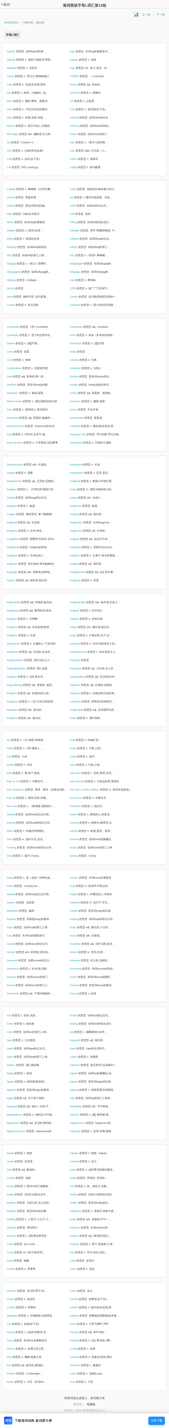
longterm (79, 684)
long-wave (80, 464)
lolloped (79, 238)
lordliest (16, 1211)
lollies (14, 222)
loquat (15, 1153)
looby (14, 748)
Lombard (79, 304)
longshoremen (19, 660)
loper (77, 1048)
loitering (79, 125)
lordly (77, 1219)
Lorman (79, 1357)
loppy (14, 1098)
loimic (78, 84)
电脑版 (91, 1404)
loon (14, 855)
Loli (13, 167)
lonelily (78, 384)
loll (76, 197)
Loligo (78, 167)
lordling (15, 1219)
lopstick (79, 1114)
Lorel (77, 1260)
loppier (78, 1081)
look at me (17, 781)
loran (77, 1169)
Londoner (80, 368)
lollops (78, 247)
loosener (79, 960)
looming (16, 847)
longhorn (79, 555)
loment (15, 343)
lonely (78, 393)
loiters (78, 134)
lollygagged (81, 263)
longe (77, 489)
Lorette (15, 1307)
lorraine (15, 1373)
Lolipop (15, 189)
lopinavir (79, 1065)
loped (14, 1048)
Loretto (78, 1307)
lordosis (16, 1235)
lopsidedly (80, 1106)
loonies (78, 877)
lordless (16, 1202)
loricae (15, 1332)
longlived (16, 627)
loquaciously (82, 1122)
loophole (79, 902)
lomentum (80, 343)
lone (14, 376)
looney (78, 855)
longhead (16, 555)
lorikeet (78, 1340)
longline (79, 618)
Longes (15, 514)
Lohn (14, 84)
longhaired (17, 547)
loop (77, 885)
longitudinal (18, 602)
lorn (13, 1365)
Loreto (15, 1299)
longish (15, 580)
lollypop (16, 280)
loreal (14, 1260)
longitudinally (82, 602)
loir (76, 101)
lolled (77, 205)
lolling (78, 222)
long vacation (19, 442)
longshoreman (82, 651)
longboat (79, 481)
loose (77, 935)
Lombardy (17, 335)
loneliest (16, 384)
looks (14, 830)
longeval (16, 522)
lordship (79, 1244)
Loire (14, 109)
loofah (15, 764)
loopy (77, 927)
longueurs (17, 701)
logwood (16, 67)
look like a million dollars (89, 789)
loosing (78, 993)
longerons (80, 505)
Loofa (77, 756)
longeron (16, 505)
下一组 (160, 14)
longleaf (79, 610)
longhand (79, 547)
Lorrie (77, 1373)
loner (14, 409)
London (78, 359)
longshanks (18, 643)
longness (16, 635)
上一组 (146, 14)
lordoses (79, 1227)
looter (14, 1023)
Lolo (77, 280)
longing (78, 563)
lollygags (79, 271)
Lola (14, 158)
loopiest (16, 919)
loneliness (17, 393)
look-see (16, 806)
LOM (77, 288)
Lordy (14, 1252)
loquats (78, 1153)
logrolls (15, 51)
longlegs (16, 618)
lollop (14, 238)
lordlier (78, 1202)
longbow (16, 489)
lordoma (16, 1227)
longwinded (81, 709)
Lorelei (15, 1268)
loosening (80, 968)
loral (14, 1169)
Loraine (78, 1161)
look (14, 773)
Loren (77, 1268)
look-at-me (80, 797)
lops (77, 1098)
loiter (14, 117)
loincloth (79, 92)
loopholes (17, 910)
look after (80, 773)
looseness (17, 968)
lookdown (80, 806)
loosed (15, 943)
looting (78, 1023)
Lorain (15, 1161)
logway (78, 59)
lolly (76, 255)
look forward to (20, 789)
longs (77, 635)
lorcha (15, 1186)
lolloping (16, 247)
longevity (16, 530)
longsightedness (21, 668)
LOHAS (79, 76)
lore (76, 1252)
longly (78, 627)
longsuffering (19, 684)
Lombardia (17, 326)
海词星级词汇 (11, 22)
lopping (78, 1089)
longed (15, 497)
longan (15, 472)
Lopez (78, 1056)
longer (78, 497)
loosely (15, 952)
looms (78, 847)
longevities (81, 522)
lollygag (16, 263)
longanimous (19, 481)
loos (14, 935)
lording (78, 1194)
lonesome (17, 417)
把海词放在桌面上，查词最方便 (84, 1398)
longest (78, 514)
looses (15, 985)
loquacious (17, 1122)
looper (78, 894)
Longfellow (17, 539)
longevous (80, 530)
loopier (78, 910)
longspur (16, 676)
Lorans (15, 1177)
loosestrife (17, 993)
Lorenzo (16, 1290)
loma (14, 296)
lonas (77, 351)
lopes (14, 1056)
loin (13, 92)
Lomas (78, 296)
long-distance (19, 464)
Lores (77, 1290)
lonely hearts (19, 401)
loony (14, 885)
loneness (79, 401)
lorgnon (78, 1315)
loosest (78, 985)
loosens (16, 976)
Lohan (15, 76)
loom (14, 839)
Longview (80, 701)
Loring (78, 1348)
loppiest (16, 1089)
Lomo (14, 351)
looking (15, 822)
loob (77, 740)
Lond (14, 359)
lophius (15, 1065)
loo (13, 740)
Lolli (76, 213)
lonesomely (81, 417)
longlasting (17, 610)
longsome (80, 668)
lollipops (79, 230)
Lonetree (79, 426)
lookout (78, 822)
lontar (77, 718)
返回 (5, 4)
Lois (77, 109)
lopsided (16, 1106)
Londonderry (18, 368)
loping (15, 1073)
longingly (16, 572)
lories (14, 1340)
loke (77, 142)
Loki (14, 150)
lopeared (79, 1040)
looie (77, 764)
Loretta (78, 1299)
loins (14, 101)
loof (13, 756)
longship (79, 643)
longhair (79, 539)
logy (77, 67)
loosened (16, 960)
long (14, 434)
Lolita (77, 189)
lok (13, 142)
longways (17, 709)
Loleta (78, 158)
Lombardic (80, 326)
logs (77, 51)
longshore (17, 651)
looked (15, 814)
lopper (15, 1081)
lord (76, 1186)
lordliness (80, 1211)
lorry (77, 1381)
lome (77, 335)
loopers (15, 902)
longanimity (81, 472)
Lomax (15, 304)
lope (14, 1040)
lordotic (78, 1235)
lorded (15, 1194)
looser (78, 976)
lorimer (15, 1348)
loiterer (15, 125)
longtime (16, 693)
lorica (77, 1323)
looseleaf (79, 943)
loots (14, 1031)
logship (15, 59)
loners (78, 409)
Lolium (15, 197)
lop (76, 1031)
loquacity (79, 1131)
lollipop (15, 230)
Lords (14, 1244)
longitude (79, 580)
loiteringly (17, 134)
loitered (78, 117)
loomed (78, 839)
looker (78, 814)
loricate (78, 1332)
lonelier (78, 376)
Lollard (15, 205)
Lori (13, 1323)
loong (14, 877)
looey (77, 748)
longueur (79, 693)
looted (78, 1015)
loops (14, 927)
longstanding (82, 676)
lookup (78, 830)
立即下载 (156, 1420)
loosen (78, 952)
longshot (79, 660)
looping (78, 919)
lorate (77, 1177)
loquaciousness (20, 1131)
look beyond (81, 781)
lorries (15, 1381)
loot (13, 1015)
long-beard (80, 442)
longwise (16, 718)
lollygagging (18, 271)
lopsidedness (19, 1114)
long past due (82, 434)
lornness (79, 1365)
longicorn (16, 563)
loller (14, 213)
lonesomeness (20, 426)
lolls (13, 255)
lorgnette (16, 1315)
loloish (15, 288)
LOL (77, 150)
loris (14, 1357)
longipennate (82, 572)
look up (15, 797)
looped (15, 894)
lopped (78, 1073)
